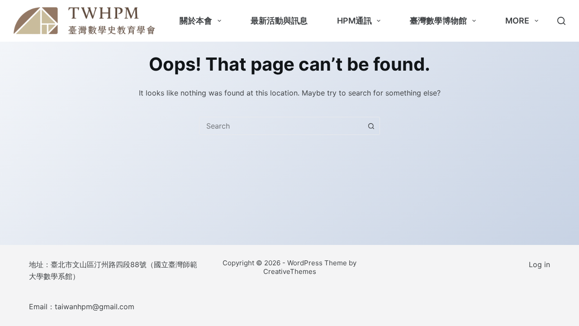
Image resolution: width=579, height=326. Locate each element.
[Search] (561, 21)
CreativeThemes (289, 271)
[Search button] (371, 125)
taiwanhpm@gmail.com (94, 306)
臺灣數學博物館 (438, 20)
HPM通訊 (354, 20)
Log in (539, 264)
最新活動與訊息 (279, 20)
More (517, 20)
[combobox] (280, 126)
